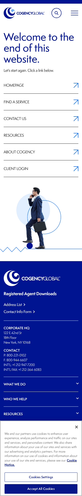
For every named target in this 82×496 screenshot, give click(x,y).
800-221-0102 (16, 355)
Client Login (16, 168)
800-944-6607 (17, 360)
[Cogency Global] (24, 13)
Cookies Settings (41, 477)
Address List (13, 304)
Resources (14, 135)
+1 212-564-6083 (29, 370)
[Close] (77, 427)
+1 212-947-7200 (23, 365)
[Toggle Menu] (74, 13)
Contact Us (15, 118)
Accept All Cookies (40, 489)
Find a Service (16, 101)
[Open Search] (56, 13)
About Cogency (19, 151)
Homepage (14, 85)
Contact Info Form (17, 311)
